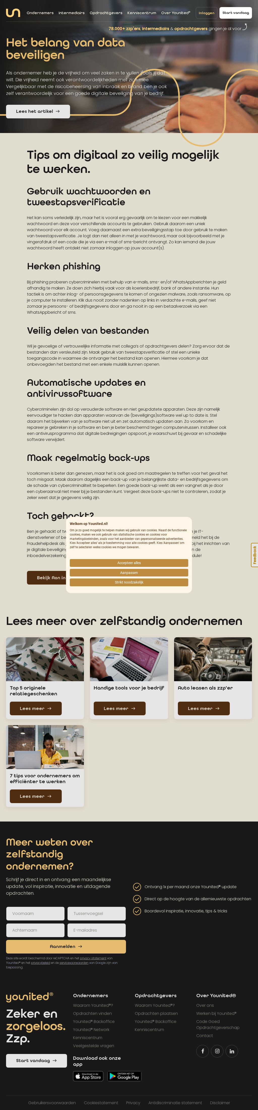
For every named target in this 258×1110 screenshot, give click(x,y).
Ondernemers (40, 13)
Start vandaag (235, 13)
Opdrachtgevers (106, 13)
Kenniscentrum (141, 13)
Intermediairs (72, 13)
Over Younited (175, 13)
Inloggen (206, 13)
